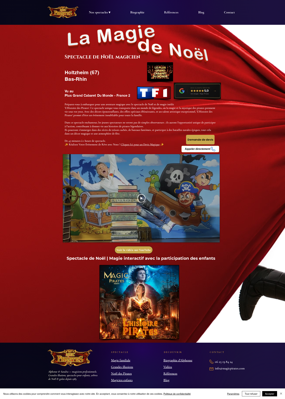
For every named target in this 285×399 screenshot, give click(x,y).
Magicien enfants (122, 380)
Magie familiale (120, 360)
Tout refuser (251, 393)
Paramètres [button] (233, 393)
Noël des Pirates (121, 374)
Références (170, 374)
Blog (166, 380)
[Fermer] (281, 393)
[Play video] (141, 198)
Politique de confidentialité (177, 393)
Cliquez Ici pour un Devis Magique (140, 144)
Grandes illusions (122, 367)
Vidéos (167, 367)
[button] (99, 12)
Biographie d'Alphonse (177, 360)
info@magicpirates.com (230, 368)
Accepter (269, 393)
